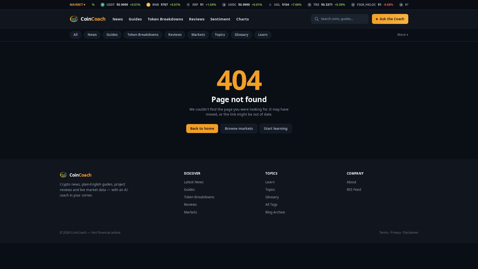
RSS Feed (354, 189)
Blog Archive (275, 212)
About (351, 182)
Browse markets (239, 128)
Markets (198, 34)
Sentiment (220, 18)
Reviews (196, 18)
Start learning (276, 128)
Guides (135, 18)
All (75, 34)
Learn (263, 34)
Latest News (193, 182)
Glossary (241, 34)
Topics (220, 34)
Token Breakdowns (165, 18)
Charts (242, 18)
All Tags (271, 204)
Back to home (202, 128)
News (118, 18)
